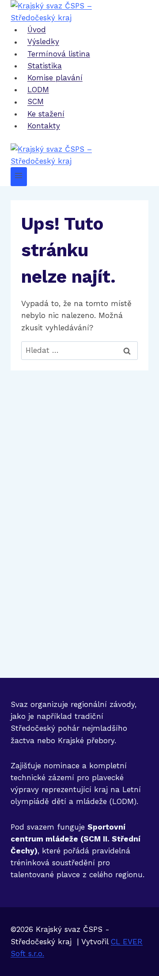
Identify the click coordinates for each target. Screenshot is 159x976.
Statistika (44, 65)
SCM (35, 101)
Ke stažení (45, 113)
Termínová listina (58, 53)
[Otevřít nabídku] (19, 176)
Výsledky (43, 41)
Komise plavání (55, 77)
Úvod (36, 29)
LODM (38, 89)
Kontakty (43, 125)
